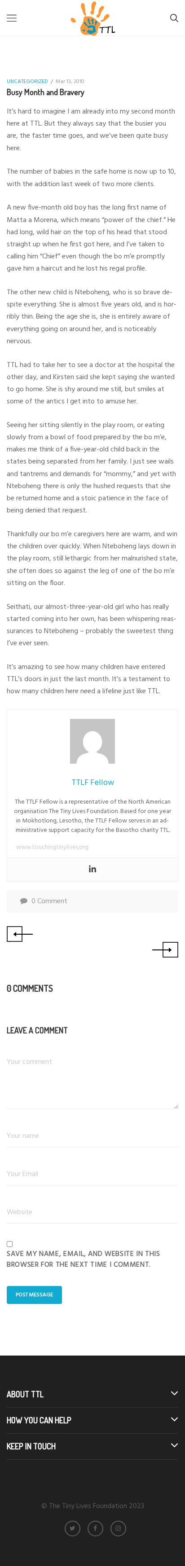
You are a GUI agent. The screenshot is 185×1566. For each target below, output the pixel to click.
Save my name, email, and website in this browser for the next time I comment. (83, 1259)
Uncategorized (27, 81)
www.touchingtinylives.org (52, 847)
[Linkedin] (92, 870)
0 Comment (49, 901)
